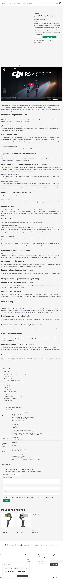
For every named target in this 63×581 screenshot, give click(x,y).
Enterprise (29, 3)
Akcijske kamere (28, 561)
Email (51, 559)
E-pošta (5, 491)
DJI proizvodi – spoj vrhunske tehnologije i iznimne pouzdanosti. (31, 545)
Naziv (4, 486)
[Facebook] (51, 577)
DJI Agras (27, 557)
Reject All (10, 575)
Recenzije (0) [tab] (18, 65)
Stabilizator (40, 11)
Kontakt (46, 3)
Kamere (23, 3)
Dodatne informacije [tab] (9, 65)
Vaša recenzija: (7, 477)
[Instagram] (53, 577)
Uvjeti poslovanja (41, 563)
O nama (41, 3)
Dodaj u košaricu (49, 37)
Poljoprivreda (16, 3)
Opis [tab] (2, 65)
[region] (16, 571)
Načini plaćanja (41, 561)
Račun (50, 3)
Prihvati (22, 575)
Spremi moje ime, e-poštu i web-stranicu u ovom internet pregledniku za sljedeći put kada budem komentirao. (28, 497)
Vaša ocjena (6, 474)
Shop (10, 3)
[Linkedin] (56, 577)
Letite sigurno (41, 559)
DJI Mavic (27, 559)
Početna (35, 11)
